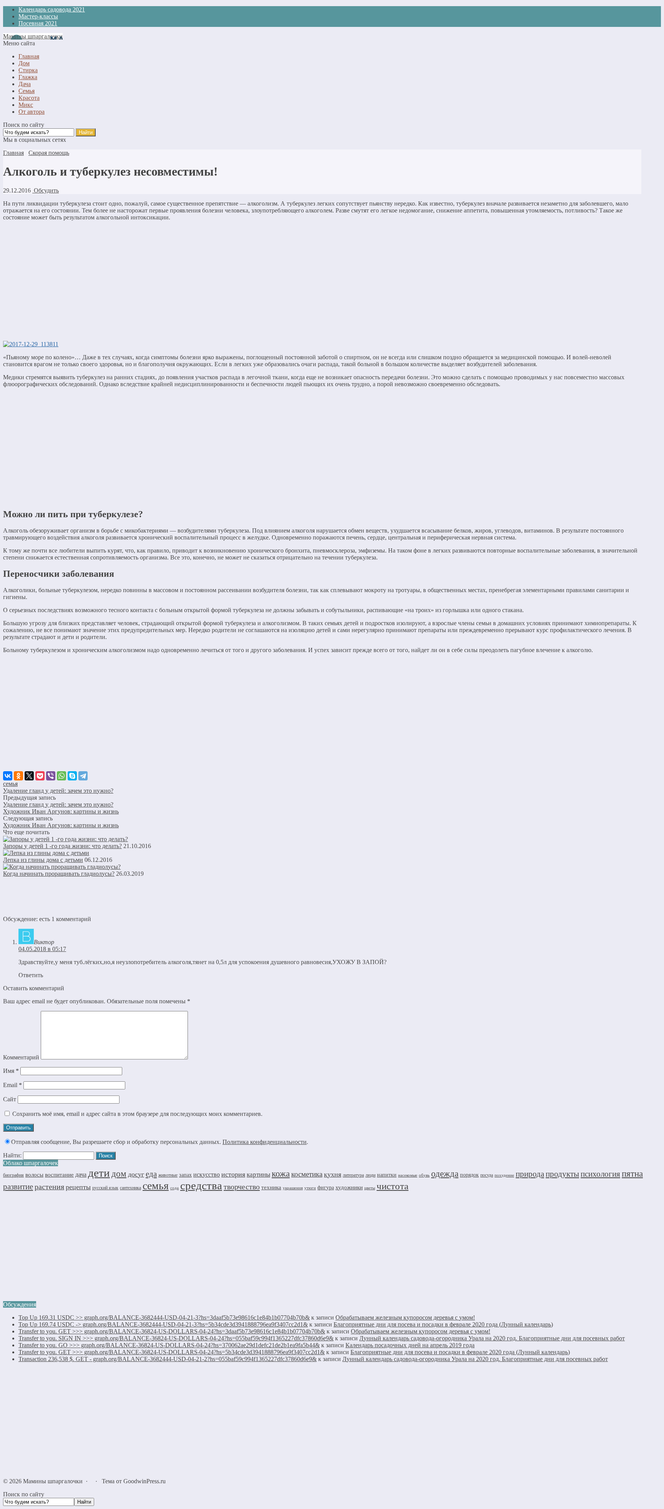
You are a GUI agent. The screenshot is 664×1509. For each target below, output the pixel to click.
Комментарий (21, 1057)
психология (600, 1174)
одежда (444, 1174)
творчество (242, 1186)
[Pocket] (40, 775)
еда (151, 1174)
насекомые (407, 1175)
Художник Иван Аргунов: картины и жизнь (61, 811)
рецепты (78, 1187)
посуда (486, 1175)
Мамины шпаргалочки (33, 36)
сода (174, 1187)
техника (271, 1187)
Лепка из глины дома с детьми (43, 860)
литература (353, 1175)
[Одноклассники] (18, 775)
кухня (332, 1174)
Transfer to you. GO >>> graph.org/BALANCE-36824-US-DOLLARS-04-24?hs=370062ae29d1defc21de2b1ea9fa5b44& (169, 1345)
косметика (306, 1174)
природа (530, 1174)
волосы (34, 1175)
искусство (206, 1174)
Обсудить (45, 190)
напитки (387, 1175)
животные (168, 1175)
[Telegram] (83, 775)
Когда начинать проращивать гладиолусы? (59, 873)
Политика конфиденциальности (264, 1142)
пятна (632, 1174)
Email (12, 1085)
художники (349, 1187)
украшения (293, 1188)
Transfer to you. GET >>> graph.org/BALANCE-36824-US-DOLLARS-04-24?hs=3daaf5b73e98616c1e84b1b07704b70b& (171, 1331)
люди (370, 1175)
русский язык (105, 1187)
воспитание (59, 1175)
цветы (369, 1188)
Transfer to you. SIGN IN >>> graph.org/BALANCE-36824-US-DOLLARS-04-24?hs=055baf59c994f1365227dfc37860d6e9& (176, 1338)
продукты (562, 1174)
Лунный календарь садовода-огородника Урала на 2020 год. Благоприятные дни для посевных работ (492, 1338)
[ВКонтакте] (7, 775)
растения (49, 1186)
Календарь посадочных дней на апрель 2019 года (410, 1345)
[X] (29, 775)
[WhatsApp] (61, 775)
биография (13, 1175)
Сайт (9, 1099)
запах (185, 1175)
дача (80, 1174)
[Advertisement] (322, 281)
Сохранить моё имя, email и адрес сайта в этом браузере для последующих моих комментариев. (137, 1114)
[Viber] (50, 775)
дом (118, 1174)
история (233, 1174)
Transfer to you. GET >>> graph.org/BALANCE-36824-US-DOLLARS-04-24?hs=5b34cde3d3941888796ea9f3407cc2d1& (171, 1352)
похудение (504, 1175)
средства (201, 1185)
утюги (310, 1187)
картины (258, 1174)
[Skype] (72, 775)
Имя (11, 1070)
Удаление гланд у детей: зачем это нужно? (58, 790)
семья (10, 783)
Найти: (12, 1155)
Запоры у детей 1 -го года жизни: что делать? (62, 846)
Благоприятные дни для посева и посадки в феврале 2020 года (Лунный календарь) (443, 1324)
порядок (469, 1175)
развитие (18, 1186)
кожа (281, 1174)
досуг (136, 1174)
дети (99, 1173)
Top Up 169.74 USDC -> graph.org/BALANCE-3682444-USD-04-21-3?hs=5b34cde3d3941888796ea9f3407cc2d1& (163, 1324)
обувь (424, 1175)
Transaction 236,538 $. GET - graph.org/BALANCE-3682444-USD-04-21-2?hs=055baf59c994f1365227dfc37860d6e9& (167, 1359)
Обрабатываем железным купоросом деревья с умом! (405, 1317)
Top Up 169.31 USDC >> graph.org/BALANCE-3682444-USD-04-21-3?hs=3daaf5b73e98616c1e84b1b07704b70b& (164, 1317)
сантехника (130, 1187)
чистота (392, 1186)
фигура (325, 1187)
